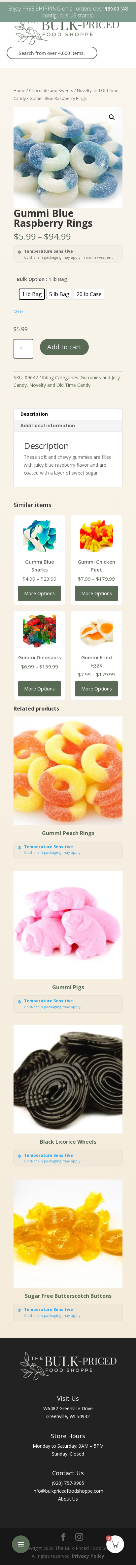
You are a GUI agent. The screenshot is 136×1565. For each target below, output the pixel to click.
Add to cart (64, 346)
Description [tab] (34, 414)
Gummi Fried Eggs (96, 661)
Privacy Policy (88, 1556)
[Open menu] (21, 1544)
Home (19, 90)
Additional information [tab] (47, 425)
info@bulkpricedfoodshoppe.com (68, 1491)
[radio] (31, 294)
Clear (18, 311)
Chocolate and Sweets (51, 90)
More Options (39, 593)
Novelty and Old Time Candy (59, 385)
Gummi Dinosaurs (39, 657)
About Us (68, 1499)
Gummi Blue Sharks (39, 565)
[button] (112, 117)
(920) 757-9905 (68, 1483)
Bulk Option (31, 279)
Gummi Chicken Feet (96, 565)
